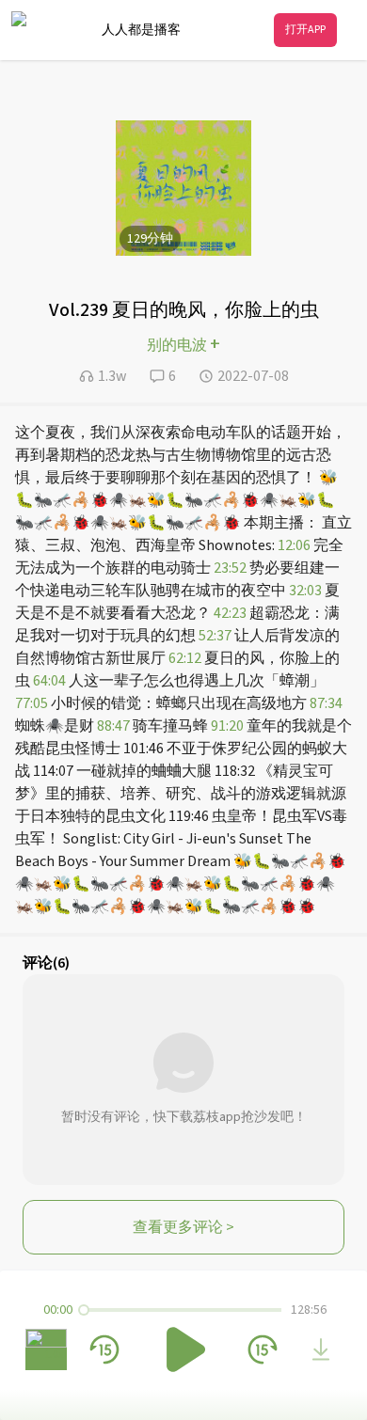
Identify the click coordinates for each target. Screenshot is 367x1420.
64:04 (49, 681)
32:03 (305, 590)
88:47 (113, 726)
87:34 (326, 703)
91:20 (227, 726)
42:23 (230, 613)
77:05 (31, 703)
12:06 (294, 545)
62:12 (184, 658)
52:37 (215, 635)
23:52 (230, 568)
